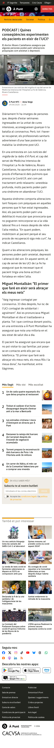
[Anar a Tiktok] (22, 652)
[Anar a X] (10, 652)
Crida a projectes (35, 702)
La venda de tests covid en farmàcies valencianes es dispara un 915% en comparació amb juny (14, 570)
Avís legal (32, 712)
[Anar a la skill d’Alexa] (47, 670)
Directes (47, 9)
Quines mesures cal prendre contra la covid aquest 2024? (38, 543)
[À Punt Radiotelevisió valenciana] (16, 726)
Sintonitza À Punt (35, 692)
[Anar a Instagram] (16, 652)
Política (41, 19)
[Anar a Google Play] (11, 670)
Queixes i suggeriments (38, 697)
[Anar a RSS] (22, 658)
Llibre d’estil (33, 707)
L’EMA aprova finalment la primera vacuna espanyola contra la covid (40, 626)
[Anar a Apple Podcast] (10, 658)
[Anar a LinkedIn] (16, 658)
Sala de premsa (8, 692)
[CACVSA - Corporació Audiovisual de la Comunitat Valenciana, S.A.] (22, 733)
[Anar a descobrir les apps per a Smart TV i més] (14, 678)
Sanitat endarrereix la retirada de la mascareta (39, 597)
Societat (30, 19)
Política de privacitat (11, 717)
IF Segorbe (12, 3)
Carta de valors (8, 707)
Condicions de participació (13, 712)
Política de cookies (36, 717)
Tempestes (24, 3)
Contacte (6, 687)
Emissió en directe (10, 697)
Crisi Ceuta (37, 3)
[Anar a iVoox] (4, 658)
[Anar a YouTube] (28, 652)
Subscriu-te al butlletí (11, 702)
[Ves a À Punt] (14, 8)
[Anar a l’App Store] (31, 670)
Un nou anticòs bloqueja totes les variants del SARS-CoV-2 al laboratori (13, 543)
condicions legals (29, 496)
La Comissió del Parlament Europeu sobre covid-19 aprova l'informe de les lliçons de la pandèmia (13, 629)
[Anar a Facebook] (4, 652)
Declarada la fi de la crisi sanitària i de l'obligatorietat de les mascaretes (13, 600)
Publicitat (32, 687)
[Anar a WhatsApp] (47, 652)
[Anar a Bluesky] (35, 652)
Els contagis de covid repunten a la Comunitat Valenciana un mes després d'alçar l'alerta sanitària (39, 571)
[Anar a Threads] (41, 652)
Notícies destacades (13, 19)
